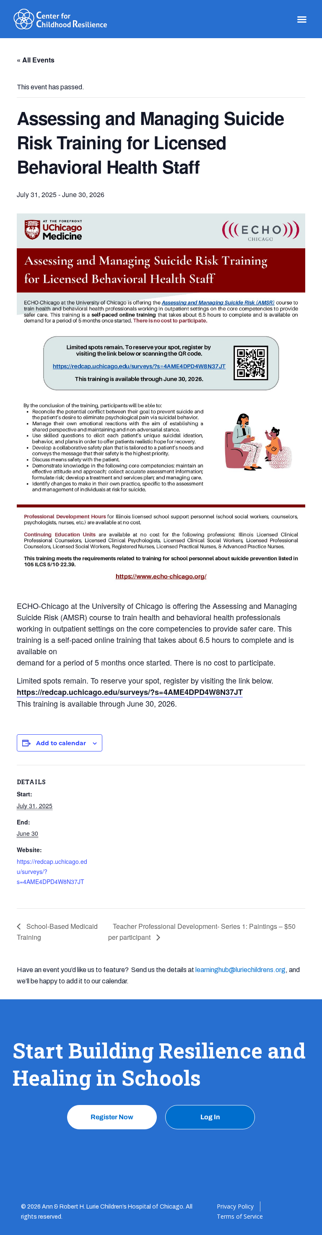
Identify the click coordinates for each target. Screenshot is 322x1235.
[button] (301, 19)
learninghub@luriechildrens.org (240, 969)
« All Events (36, 60)
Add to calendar (61, 743)
